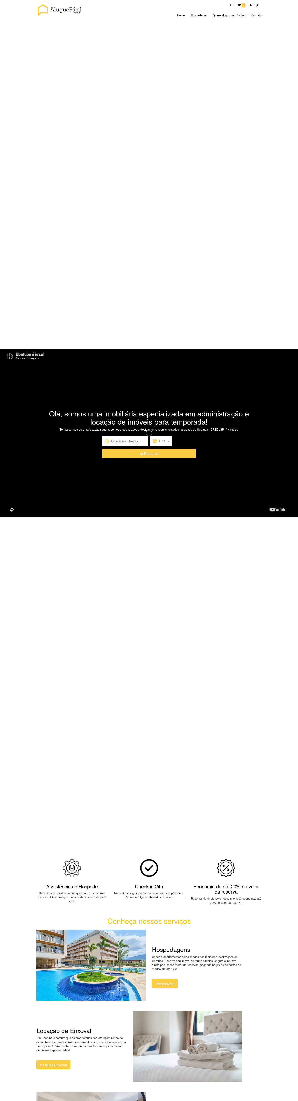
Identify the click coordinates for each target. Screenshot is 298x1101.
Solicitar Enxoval (53, 1064)
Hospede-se (199, 15)
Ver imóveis (164, 983)
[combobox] (165, 441)
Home (181, 15)
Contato (256, 15)
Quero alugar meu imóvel (229, 15)
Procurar (150, 453)
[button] (129, 441)
